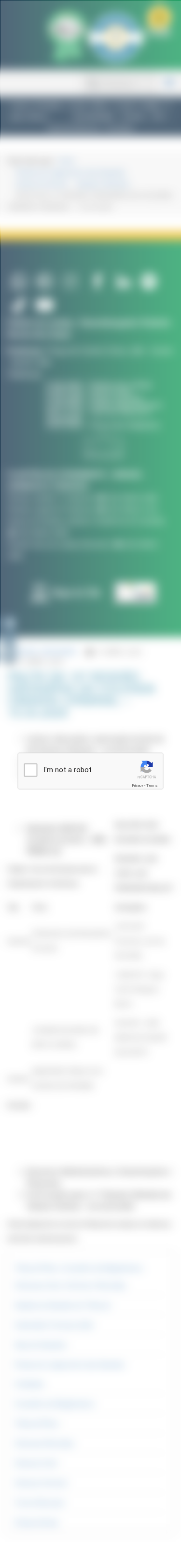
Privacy (137, 785)
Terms (152, 785)
